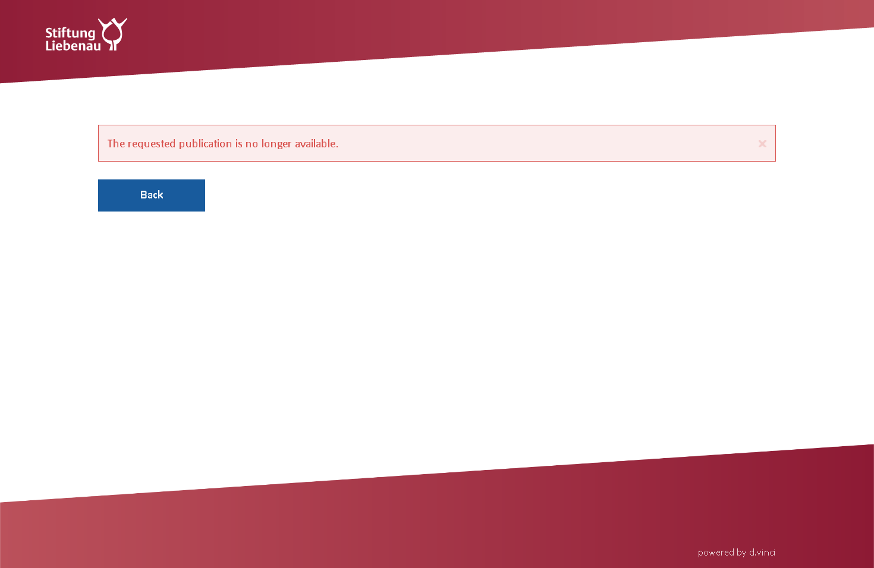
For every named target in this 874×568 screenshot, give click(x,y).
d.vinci (762, 551)
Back (151, 194)
